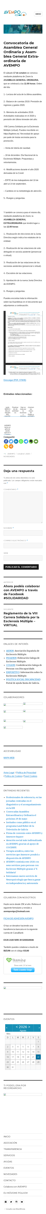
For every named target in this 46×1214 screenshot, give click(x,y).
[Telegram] (26, 441)
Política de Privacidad (26, 773)
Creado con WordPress (15, 1209)
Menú (38, 14)
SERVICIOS (9, 1155)
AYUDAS (8, 1161)
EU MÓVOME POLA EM (16, 1193)
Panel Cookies (30, 776)
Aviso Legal (9, 773)
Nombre (9, 528)
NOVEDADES (9, 456)
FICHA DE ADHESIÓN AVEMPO (18, 918)
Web (6, 553)
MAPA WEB (9, 758)
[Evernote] (31, 441)
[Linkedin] (16, 441)
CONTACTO (10, 1180)
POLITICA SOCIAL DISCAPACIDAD (23, 679)
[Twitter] (11, 441)
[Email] (36, 441)
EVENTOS (9, 1168)
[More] (11, 446)
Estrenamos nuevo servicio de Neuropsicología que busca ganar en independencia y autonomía (23, 879)
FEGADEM (11, 658)
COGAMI (10, 665)
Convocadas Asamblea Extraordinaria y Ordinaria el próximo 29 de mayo (21, 815)
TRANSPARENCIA (13, 1149)
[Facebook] (6, 441)
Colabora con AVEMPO (15, 1187)
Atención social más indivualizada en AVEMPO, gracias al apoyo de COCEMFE (24, 844)
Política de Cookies (13, 776)
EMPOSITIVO (12, 672)
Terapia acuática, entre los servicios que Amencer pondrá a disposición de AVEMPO (22, 854)
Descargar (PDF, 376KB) (15, 380)
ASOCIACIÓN (10, 1143)
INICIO (7, 1136)
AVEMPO (11, 454)
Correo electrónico (16, 540)
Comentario (11, 489)
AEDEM (10, 650)
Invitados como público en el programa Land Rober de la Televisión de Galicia (21, 826)
